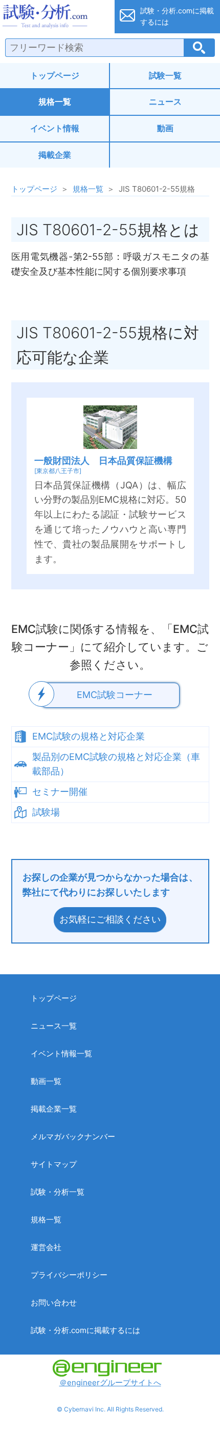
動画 (165, 128)
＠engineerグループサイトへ (110, 1382)
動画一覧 (46, 1081)
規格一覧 (54, 101)
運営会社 (46, 1247)
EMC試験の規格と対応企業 (88, 736)
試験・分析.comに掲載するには (85, 1330)
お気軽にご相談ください (110, 919)
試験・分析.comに (177, 16)
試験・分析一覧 (57, 1192)
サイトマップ (54, 1164)
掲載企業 (54, 155)
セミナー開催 (59, 791)
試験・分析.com (54, 16)
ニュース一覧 (54, 1026)
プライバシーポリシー (69, 1275)
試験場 (46, 812)
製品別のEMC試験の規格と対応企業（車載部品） (116, 764)
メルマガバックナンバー (73, 1136)
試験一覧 (165, 75)
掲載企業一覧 (54, 1109)
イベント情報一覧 (61, 1053)
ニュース (165, 101)
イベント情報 (54, 128)
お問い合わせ (54, 1302)
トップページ (54, 75)
